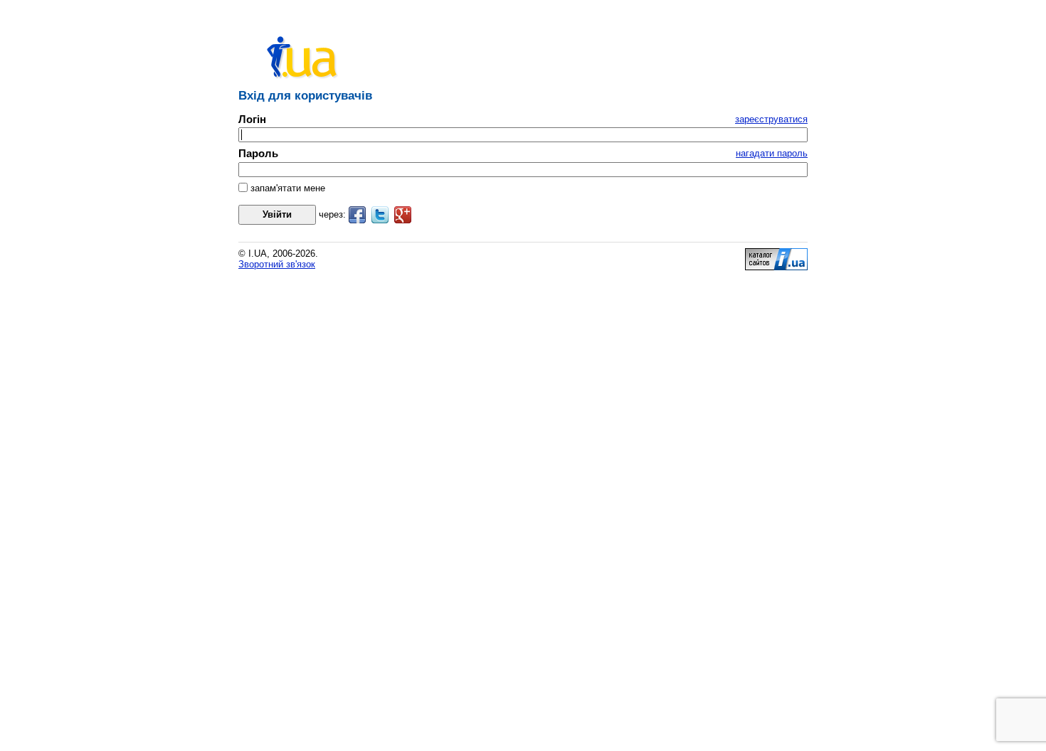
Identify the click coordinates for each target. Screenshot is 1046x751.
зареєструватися (771, 119)
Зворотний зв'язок (276, 264)
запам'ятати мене (286, 188)
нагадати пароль (772, 153)
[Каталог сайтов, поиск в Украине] (776, 267)
